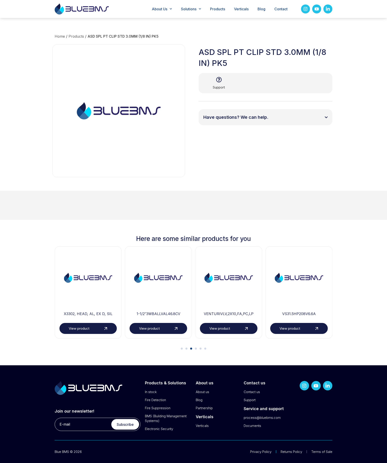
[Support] (219, 79)
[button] (182, 349)
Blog (261, 9)
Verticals (241, 9)
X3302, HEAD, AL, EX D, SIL (88, 314)
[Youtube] (316, 8)
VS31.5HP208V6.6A (299, 314)
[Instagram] (305, 8)
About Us (159, 9)
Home (60, 36)
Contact (281, 9)
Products (217, 9)
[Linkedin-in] (327, 8)
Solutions (188, 9)
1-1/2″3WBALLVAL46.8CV (158, 314)
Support (219, 87)
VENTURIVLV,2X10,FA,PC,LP (229, 314)
